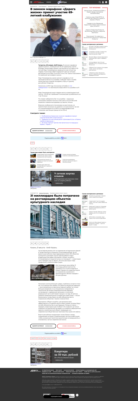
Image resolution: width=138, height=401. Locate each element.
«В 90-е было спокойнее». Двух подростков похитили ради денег (97, 217)
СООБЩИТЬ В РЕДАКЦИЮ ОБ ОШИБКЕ (80, 373)
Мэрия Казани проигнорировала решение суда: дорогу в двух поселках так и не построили (45, 156)
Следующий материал (56, 396)
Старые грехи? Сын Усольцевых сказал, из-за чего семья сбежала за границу (98, 202)
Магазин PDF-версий (69, 370)
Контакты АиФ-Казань (58, 371)
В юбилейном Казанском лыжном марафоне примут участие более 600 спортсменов (58, 116)
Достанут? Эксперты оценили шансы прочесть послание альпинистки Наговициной (98, 48)
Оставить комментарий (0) (69, 130)
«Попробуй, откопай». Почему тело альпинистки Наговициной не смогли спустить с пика (98, 53)
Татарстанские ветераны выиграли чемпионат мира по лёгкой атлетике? (69, 161)
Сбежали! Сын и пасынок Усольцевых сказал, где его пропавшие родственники (98, 69)
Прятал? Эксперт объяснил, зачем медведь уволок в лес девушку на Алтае (97, 213)
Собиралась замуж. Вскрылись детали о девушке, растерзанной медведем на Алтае (97, 74)
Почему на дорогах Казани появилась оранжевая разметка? (70, 155)
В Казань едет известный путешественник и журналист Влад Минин (44, 166)
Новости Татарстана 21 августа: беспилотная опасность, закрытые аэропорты (95, 31)
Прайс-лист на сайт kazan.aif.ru (92, 371)
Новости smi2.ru (35, 187)
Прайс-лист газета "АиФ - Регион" (74, 371)
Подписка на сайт (46, 371)
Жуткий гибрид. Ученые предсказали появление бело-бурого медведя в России (98, 58)
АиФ (42, 239)
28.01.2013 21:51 (33, 6)
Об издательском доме (48, 370)
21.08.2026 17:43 (34, 193)
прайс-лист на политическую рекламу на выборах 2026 (56, 373)
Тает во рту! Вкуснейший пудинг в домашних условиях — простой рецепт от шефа (97, 223)
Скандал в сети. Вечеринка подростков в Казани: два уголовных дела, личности (95, 25)
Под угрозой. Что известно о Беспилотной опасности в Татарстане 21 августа (95, 38)
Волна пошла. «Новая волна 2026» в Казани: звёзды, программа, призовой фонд (94, 12)
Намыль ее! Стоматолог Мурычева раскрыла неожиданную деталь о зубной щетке (97, 208)
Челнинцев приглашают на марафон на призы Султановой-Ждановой (45, 161)
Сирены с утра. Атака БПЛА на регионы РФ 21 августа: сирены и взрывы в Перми (95, 18)
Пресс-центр (59, 370)
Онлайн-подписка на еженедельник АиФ (86, 370)
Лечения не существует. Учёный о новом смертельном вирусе (97, 196)
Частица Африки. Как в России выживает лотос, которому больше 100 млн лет (98, 63)
